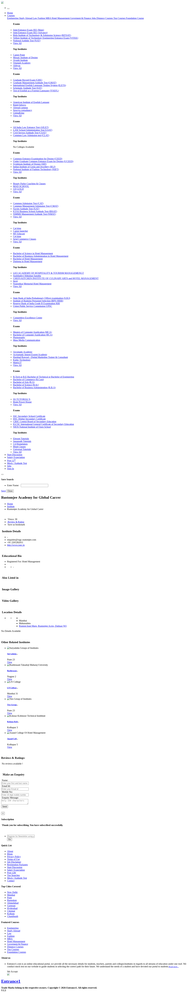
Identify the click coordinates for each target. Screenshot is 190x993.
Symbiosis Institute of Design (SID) (29, 164)
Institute (11, 506)
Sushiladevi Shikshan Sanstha (27, 275)
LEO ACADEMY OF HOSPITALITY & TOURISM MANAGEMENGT (48, 273)
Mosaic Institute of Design (25, 57)
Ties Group (12, 705)
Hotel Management (61, 18)
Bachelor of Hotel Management (28, 258)
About (10, 851)
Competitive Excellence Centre (27, 317)
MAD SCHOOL (21, 186)
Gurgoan (11, 905)
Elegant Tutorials (21, 438)
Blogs (10, 854)
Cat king (17, 228)
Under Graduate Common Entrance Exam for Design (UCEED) (43, 161)
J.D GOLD (18, 189)
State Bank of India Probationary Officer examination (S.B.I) (41, 298)
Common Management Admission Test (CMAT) (35, 206)
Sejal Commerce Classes (24, 239)
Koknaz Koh (12, 722)
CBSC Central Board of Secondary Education (34, 421)
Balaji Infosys (19, 105)
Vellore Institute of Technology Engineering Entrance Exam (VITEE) (45, 38)
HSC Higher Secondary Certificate (29, 419)
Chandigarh (12, 916)
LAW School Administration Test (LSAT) (32, 130)
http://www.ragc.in (16, 545)
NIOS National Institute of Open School (32, 427)
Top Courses (119, 18)
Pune (9, 897)
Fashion (42, 18)
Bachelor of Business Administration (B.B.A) (34, 387)
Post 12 (11, 460)
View (9, 662)
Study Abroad (26, 18)
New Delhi (12, 892)
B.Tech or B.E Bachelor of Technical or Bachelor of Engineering (43, 377)
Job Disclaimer (14, 862)
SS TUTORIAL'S (21, 399)
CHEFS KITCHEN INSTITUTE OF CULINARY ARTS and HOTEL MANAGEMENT (56, 278)
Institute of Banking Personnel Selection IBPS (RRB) (38, 301)
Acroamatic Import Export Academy (30, 354)
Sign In (10, 468)
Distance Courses (104, 18)
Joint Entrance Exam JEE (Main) (28, 30)
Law (35, 18)
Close (10, 491)
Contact (10, 880)
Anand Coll (12, 739)
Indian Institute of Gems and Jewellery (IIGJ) (34, 166)
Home (10, 13)
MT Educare (19, 233)
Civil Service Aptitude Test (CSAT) (29, 132)
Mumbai (11, 895)
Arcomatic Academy (22, 352)
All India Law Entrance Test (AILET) (31, 127)
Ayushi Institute (20, 60)
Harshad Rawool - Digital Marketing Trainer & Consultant (40, 357)
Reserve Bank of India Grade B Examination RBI (36, 303)
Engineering (13, 18)
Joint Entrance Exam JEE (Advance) (30, 32)
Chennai (11, 911)
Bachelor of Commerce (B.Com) (28, 379)
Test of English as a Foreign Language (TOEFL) (36, 90)
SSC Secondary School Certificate (29, 416)
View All (17, 43)
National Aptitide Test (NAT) (26, 40)
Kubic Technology (22, 360)
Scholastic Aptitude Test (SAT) (27, 88)
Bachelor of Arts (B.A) (24, 382)
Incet (15, 281)
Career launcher (20, 231)
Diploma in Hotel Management (27, 261)
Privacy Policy (14, 856)
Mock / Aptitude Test (17, 463)
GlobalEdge (18, 113)
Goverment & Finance (17, 944)
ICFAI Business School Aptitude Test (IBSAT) (35, 211)
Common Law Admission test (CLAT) (31, 135)
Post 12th (11, 872)
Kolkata (11, 913)
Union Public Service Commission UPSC (32, 306)
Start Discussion (14, 454)
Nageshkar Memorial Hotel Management (32, 283)
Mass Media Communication (26, 340)
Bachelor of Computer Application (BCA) (33, 335)
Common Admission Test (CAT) (28, 203)
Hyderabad (12, 908)
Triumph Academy (22, 63)
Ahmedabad (13, 903)
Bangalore (12, 900)
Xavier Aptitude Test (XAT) (26, 208)
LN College (12, 688)
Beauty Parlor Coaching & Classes (29, 183)
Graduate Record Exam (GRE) (27, 80)
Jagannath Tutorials (22, 441)
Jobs (9, 466)
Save (3, 491)
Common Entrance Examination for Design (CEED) (37, 158)
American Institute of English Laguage (31, 102)
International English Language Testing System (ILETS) (39, 85)
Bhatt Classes (19, 446)
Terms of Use (13, 859)
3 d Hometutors (20, 444)
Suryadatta (11, 654)
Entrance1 (10, 981)
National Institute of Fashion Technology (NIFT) (36, 169)
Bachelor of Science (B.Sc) (26, 385)
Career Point (19, 55)
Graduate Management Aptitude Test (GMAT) (34, 82)
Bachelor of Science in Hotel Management (33, 253)
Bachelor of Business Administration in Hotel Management (40, 256)
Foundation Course (135, 18)
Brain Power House (22, 402)
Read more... (174, 967)
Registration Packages (17, 864)
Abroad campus (20, 107)
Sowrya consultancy (22, 110)
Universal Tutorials (22, 449)
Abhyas (16, 65)
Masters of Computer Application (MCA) (32, 332)
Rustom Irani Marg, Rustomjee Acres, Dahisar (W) (43, 626)
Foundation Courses (16, 952)
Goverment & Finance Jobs (83, 18)
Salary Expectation (16, 457)
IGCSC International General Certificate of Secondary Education (43, 424)
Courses (11, 15)
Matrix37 (17, 362)
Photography (19, 337)
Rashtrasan (12, 671)
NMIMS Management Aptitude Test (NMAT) (34, 214)
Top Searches (13, 875)
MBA (49, 18)
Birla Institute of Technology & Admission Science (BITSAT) (42, 35)
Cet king (17, 236)
